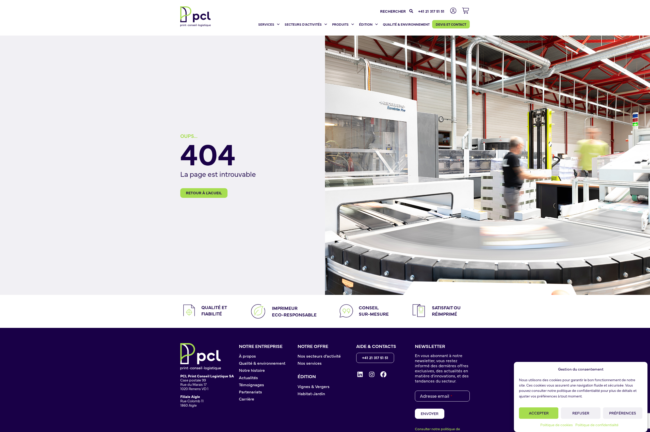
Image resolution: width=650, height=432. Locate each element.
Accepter (539, 412)
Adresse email (436, 396)
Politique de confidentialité (597, 424)
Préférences (622, 412)
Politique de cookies (556, 424)
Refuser (580, 412)
